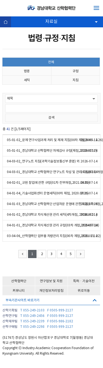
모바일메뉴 (96, 8)
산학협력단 (18, 281)
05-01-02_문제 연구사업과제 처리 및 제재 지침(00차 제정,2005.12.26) (55, 140)
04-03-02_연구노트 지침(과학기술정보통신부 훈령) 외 (43, 161)
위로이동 (84, 291)
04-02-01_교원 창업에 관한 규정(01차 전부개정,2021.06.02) (48, 183)
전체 (51, 62)
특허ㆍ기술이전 (83, 281)
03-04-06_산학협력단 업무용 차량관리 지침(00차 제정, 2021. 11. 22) (54, 236)
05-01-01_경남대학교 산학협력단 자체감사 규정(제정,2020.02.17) (52, 151)
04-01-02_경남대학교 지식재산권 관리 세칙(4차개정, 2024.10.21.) (52, 215)
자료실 (51, 21)
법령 (27, 71)
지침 (76, 80)
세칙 (27, 80)
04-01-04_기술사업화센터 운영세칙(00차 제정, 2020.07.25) (48, 193)
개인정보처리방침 (51, 291)
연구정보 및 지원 (51, 281)
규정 (76, 71)
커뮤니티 (19, 291)
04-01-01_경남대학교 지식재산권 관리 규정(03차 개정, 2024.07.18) (53, 225)
